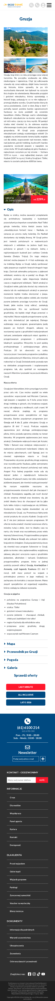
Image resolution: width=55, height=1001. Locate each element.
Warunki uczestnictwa (20, 938)
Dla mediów (15, 805)
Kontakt (13, 837)
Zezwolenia (15, 953)
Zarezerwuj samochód (20, 895)
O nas (12, 797)
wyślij (41, 780)
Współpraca (15, 813)
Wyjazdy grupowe (18, 879)
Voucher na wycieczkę (20, 903)
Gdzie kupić (15, 871)
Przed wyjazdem (17, 863)
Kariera (13, 829)
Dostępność (15, 845)
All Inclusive (25, 695)
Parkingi (13, 887)
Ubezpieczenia (17, 945)
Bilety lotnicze (16, 911)
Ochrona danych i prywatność (23, 961)
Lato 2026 (25, 702)
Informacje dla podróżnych (22, 930)
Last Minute (26, 687)
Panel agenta (16, 821)
